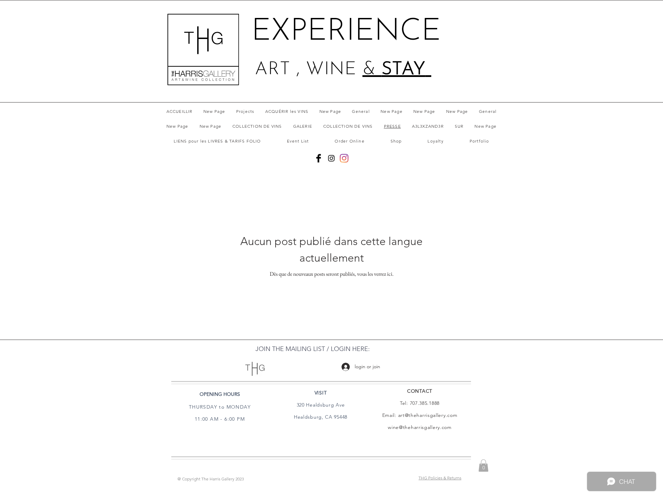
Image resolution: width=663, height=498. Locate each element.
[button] (483, 465)
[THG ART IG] (331, 158)
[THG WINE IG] (344, 158)
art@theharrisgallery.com (428, 415)
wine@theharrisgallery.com (420, 427)
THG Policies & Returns (440, 477)
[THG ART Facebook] (318, 158)
